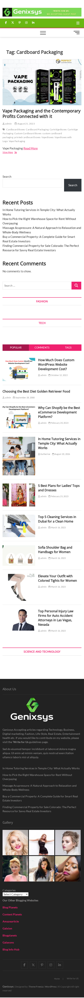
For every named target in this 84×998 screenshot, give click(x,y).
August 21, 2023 (26, 123)
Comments (42, 347)
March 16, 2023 (58, 527)
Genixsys (8, 986)
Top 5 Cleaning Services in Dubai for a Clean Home (57, 519)
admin (8, 123)
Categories (9, 890)
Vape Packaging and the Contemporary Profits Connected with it (41, 113)
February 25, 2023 (59, 496)
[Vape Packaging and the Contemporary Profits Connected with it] (42, 82)
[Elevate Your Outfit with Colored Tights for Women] (19, 576)
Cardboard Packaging (37, 129)
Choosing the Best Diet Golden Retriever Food (36, 391)
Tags (68, 347)
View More (15, 153)
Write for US (73, 978)
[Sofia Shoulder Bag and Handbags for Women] (19, 547)
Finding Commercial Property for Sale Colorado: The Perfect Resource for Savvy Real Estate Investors (39, 809)
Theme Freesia (36, 986)
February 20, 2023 (59, 423)
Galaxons (8, 942)
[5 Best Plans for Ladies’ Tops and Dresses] (19, 485)
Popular (15, 347)
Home (57, 978)
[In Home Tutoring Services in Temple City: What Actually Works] (19, 439)
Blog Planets (10, 907)
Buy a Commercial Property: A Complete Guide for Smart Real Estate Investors (40, 798)
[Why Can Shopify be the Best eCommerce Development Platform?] (19, 407)
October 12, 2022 (58, 375)
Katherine (45, 454)
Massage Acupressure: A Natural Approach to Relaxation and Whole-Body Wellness (40, 787)
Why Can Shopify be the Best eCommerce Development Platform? (59, 412)
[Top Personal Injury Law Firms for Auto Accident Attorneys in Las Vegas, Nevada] (19, 611)
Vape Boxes (47, 137)
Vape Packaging (17, 141)
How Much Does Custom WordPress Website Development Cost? (56, 364)
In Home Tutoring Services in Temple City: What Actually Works (59, 443)
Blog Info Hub (11, 949)
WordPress (50, 986)
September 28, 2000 (25, 397)
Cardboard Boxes (15, 129)
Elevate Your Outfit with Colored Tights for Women (57, 578)
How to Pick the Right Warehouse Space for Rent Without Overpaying (37, 777)
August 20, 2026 (62, 454)
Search (7, 176)
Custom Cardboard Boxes (27, 133)
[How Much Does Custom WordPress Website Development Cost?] (19, 360)
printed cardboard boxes (27, 137)
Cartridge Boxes (58, 129)
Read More (30, 148)
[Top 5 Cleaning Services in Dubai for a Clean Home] (19, 517)
